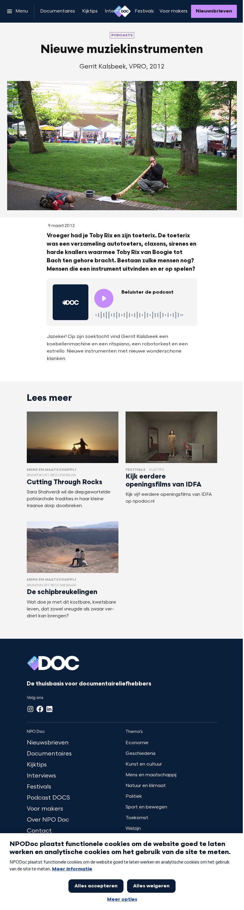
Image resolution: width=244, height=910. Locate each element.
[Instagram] (30, 709)
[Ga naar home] (122, 11)
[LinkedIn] (49, 709)
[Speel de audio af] (103, 298)
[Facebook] (39, 709)
